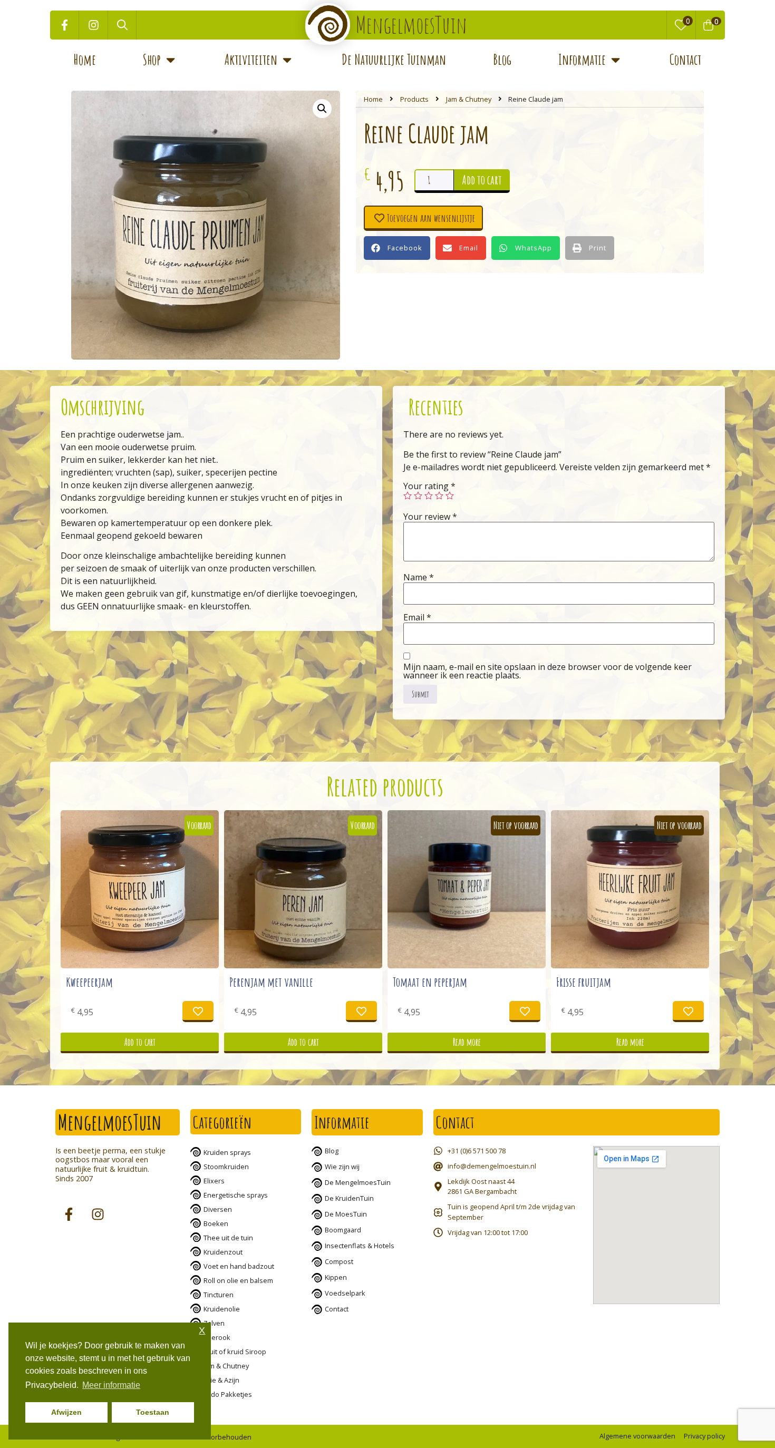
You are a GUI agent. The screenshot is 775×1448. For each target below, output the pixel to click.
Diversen (218, 1209)
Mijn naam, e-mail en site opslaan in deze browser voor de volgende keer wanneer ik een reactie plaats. (547, 671)
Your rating (429, 486)
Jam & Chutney (468, 99)
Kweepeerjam (89, 982)
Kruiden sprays (227, 1152)
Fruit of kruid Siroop (235, 1351)
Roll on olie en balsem (238, 1280)
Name (418, 577)
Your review (430, 516)
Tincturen (219, 1294)
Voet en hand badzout (239, 1266)
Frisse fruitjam (583, 982)
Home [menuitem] (85, 59)
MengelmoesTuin (411, 24)
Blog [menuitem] (502, 59)
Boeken (216, 1223)
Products (414, 99)
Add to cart (482, 180)
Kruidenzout (223, 1252)
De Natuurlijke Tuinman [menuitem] (394, 59)
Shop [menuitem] (152, 59)
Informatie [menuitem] (582, 59)
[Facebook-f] (64, 25)
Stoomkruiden (226, 1166)
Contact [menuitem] (685, 59)
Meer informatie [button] (111, 1385)
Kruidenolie (222, 1309)
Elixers (214, 1180)
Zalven (214, 1323)
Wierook (217, 1337)
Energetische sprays (236, 1195)
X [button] (202, 1330)
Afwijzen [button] (66, 1412)
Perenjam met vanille (271, 982)
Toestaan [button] (152, 1412)
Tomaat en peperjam (430, 982)
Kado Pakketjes (228, 1394)
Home (373, 99)
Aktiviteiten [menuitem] (251, 59)
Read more (467, 1041)
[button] (170, 60)
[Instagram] (93, 25)
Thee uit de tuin (228, 1237)
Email (417, 617)
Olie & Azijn (221, 1380)
